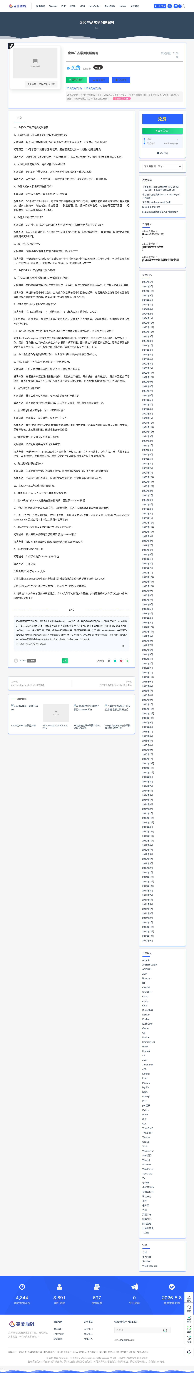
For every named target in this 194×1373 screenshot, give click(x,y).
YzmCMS (147, 1173)
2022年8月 (147, 386)
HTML (73, 6)
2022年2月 (147, 413)
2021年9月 (147, 436)
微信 (189, 1321)
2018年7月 (147, 599)
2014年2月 (147, 808)
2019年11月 (148, 527)
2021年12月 (148, 422)
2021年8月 (147, 440)
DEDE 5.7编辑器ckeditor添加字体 (116, 685)
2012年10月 (148, 840)
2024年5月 (147, 299)
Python (145, 1109)
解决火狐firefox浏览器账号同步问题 (160, 259)
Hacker (122, 6)
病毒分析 (146, 1219)
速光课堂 (58, 1338)
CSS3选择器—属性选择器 (23, 725)
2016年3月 (147, 699)
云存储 (145, 1182)
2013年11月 (148, 822)
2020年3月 (147, 508)
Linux (145, 1078)
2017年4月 (147, 658)
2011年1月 (147, 922)
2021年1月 (147, 472)
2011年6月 (147, 899)
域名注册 (103, 1352)
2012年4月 (147, 858)
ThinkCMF (147, 1128)
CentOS (146, 987)
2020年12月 (148, 477)
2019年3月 (147, 563)
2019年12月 (148, 522)
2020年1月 (147, 518)
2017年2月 (147, 667)
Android (146, 960)
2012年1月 (147, 872)
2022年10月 (148, 377)
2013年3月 (147, 826)
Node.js (146, 1096)
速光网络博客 (48, 1352)
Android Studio (149, 964)
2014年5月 (147, 795)
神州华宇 (82, 1352)
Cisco (145, 996)
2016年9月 (147, 681)
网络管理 (146, 1223)
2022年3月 (147, 409)
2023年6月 (147, 349)
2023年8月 (147, 340)
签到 (189, 1300)
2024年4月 (147, 304)
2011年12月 (148, 876)
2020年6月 (147, 499)
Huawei (146, 1050)
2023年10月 (148, 331)
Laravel (146, 1073)
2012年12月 (148, 831)
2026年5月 (147, 281)
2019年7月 (147, 545)
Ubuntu (145, 1141)
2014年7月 (147, 786)
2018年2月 (147, 622)
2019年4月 (147, 558)
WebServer (148, 1150)
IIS (143, 1055)
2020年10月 (148, 486)
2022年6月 (147, 395)
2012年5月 (147, 854)
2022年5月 (147, 399)
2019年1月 (147, 572)
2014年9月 (147, 776)
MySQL (146, 1087)
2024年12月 (148, 290)
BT (143, 982)
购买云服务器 (113, 1352)
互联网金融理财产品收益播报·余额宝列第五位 (117, 726)
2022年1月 (147, 418)
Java (144, 1060)
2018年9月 (147, 590)
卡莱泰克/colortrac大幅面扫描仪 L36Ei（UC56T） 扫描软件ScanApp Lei (160, 188)
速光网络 (22, 1352)
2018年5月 (147, 608)
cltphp (145, 1000)
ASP (144, 973)
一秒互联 (59, 1352)
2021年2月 (147, 468)
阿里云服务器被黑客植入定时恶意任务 (160, 211)
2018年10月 (148, 586)
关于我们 (134, 6)
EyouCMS (147, 1023)
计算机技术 (148, 1228)
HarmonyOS (148, 1041)
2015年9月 (147, 722)
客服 (189, 1311)
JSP (144, 1069)
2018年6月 (147, 604)
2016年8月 (147, 686)
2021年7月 (147, 445)
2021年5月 (147, 454)
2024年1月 (147, 318)
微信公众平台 (93, 1352)
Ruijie (145, 1114)
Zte (144, 1178)
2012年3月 (147, 863)
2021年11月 (148, 427)
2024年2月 (147, 313)
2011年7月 (147, 895)
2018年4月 (147, 613)
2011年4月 (147, 908)
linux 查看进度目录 (151, 206)
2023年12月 (148, 322)
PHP (63, 6)
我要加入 (88, 1338)
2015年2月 (147, 754)
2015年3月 (147, 749)
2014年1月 (147, 813)
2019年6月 (147, 549)
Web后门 (146, 1155)
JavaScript (94, 6)
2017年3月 (147, 663)
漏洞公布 (146, 1214)
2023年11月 (148, 327)
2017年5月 (147, 654)
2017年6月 (147, 649)
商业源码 (58, 1328)
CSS (82, 6)
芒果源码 (67, 1352)
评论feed (146, 1261)
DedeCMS (109, 6)
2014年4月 (147, 799)
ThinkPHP (147, 1132)
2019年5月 (147, 554)
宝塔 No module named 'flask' (156, 202)
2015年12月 (148, 708)
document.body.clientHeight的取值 (27, 685)
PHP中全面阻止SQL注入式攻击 (55, 726)
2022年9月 (147, 381)
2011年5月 (147, 904)
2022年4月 (147, 404)
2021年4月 (147, 458)
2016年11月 (148, 677)
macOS (146, 1082)
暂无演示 (100, 79)
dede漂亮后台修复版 (152, 246)
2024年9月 (147, 295)
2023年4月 (147, 359)
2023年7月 (147, 345)
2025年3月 (147, 286)
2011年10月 (148, 886)
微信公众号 (148, 1191)
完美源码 (20, 643)
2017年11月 (148, 631)
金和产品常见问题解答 (36, 643)
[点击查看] (123, 646)
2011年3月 (147, 913)
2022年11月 (148, 372)
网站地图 (143, 1357)
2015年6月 (147, 736)
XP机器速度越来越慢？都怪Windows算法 (86, 726)
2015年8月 (147, 727)
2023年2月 (147, 368)
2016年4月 (147, 695)
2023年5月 (147, 354)
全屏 (189, 1331)
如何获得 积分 (121, 98)
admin (23, 660)
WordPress (148, 1169)
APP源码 (146, 969)
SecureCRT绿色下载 (153, 234)
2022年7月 (147, 390)
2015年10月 (148, 717)
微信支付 (146, 1196)
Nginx (145, 1091)
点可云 (75, 1352)
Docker (146, 1014)
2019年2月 (147, 568)
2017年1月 (147, 672)
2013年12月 (148, 817)
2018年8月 (147, 595)
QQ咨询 (122, 79)
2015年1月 (147, 758)
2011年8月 (147, 890)
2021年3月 (147, 463)
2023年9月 (147, 336)
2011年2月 (147, 917)
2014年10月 (148, 772)
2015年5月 (147, 740)
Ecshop (146, 1019)
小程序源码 (148, 1187)
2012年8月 (147, 845)
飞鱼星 (145, 1232)
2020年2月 (147, 513)
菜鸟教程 (124, 1352)
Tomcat (146, 1137)
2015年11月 (148, 713)
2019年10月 (148, 531)
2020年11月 (148, 481)
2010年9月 (147, 940)
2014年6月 (147, 790)
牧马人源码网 (142, 1352)
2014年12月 (148, 763)
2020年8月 (147, 490)
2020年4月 (147, 504)
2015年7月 (147, 731)
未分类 (145, 1205)
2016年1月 (147, 704)
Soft (144, 1119)
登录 (144, 1252)
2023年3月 (147, 363)
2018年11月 (148, 581)
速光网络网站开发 (35, 1352)
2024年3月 (147, 309)
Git (143, 1032)
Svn (144, 1123)
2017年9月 (147, 636)
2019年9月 (147, 536)
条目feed (146, 1256)
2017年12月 (148, 627)
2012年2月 (147, 867)
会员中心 (88, 1333)
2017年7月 (147, 645)
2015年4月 (147, 745)
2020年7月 (147, 495)
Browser (146, 978)
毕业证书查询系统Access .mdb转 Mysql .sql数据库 (161, 196)
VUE (144, 1146)
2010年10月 (148, 935)
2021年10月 (148, 431)
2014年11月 (148, 767)
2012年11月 (148, 836)
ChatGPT (147, 991)
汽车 (144, 1209)
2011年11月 (148, 881)
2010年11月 (148, 931)
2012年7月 (147, 849)
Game (145, 1028)
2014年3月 (147, 804)
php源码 (146, 1105)
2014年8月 (147, 781)
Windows (146, 1164)
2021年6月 (147, 449)
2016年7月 (147, 690)
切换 (189, 1341)
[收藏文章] (109, 660)
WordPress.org (149, 1265)
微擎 (144, 1200)
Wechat (53, 6)
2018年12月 (148, 577)
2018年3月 (147, 617)
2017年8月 (147, 640)
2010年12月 (148, 926)
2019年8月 (147, 540)
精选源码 (40, 6)
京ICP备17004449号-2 (128, 1357)
